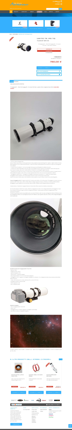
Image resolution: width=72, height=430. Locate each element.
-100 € (24, 27)
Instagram (51, 415)
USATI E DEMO (15, 34)
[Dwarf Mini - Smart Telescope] (52, 23)
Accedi (57, 4)
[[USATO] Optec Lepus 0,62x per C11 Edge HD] (18, 368)
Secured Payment (54, 404)
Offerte (39, 11)
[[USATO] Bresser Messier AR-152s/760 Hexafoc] (53, 368)
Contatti (57, 11)
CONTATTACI (16, 424)
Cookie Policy (34, 411)
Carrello (56, 1)
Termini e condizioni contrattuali (34, 421)
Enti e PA (51, 11)
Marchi (31, 11)
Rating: (15, 8)
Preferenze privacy (35, 413)
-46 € (57, 27)
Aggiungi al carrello (18, 392)
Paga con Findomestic (42, 71)
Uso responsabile (26, 409)
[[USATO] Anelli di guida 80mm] (36, 368)
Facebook (51, 414)
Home (11, 34)
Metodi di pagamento (34, 417)
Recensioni (16, 81)
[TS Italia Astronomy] (19, 4)
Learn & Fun (24, 11)
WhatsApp (51, 417)
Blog (46, 11)
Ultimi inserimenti (43, 409)
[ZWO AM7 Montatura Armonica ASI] (36, 23)
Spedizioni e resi (35, 414)
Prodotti (16, 11)
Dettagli (11, 81)
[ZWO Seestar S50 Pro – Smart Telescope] (20, 23)
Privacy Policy (34, 409)
